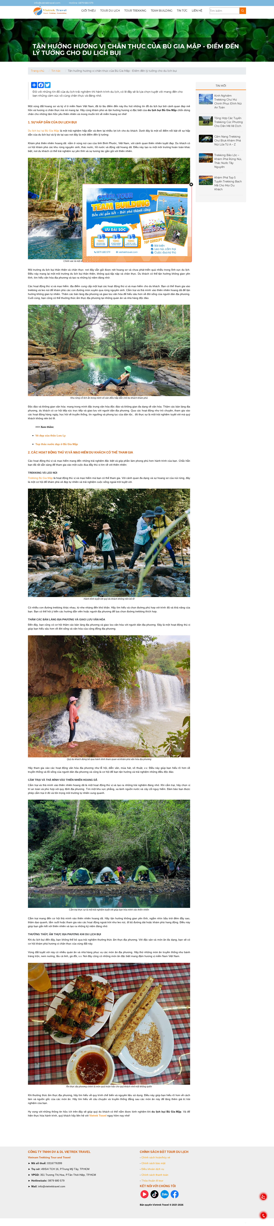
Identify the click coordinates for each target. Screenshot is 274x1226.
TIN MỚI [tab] (221, 85)
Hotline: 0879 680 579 (80, 2)
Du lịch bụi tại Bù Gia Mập (43, 130)
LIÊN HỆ (197, 10)
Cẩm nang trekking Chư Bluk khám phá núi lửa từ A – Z (227, 140)
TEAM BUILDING (161, 10)
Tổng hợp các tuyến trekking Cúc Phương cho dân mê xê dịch (228, 122)
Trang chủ (37, 71)
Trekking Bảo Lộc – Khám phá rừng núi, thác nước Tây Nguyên (228, 161)
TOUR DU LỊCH (110, 10)
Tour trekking (135, 10)
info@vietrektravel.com (47, 2)
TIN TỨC (182, 10)
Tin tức (56, 71)
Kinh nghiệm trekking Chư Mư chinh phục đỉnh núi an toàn (228, 101)
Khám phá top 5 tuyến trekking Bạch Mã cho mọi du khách (228, 183)
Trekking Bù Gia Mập (40, 477)
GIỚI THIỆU (88, 10)
